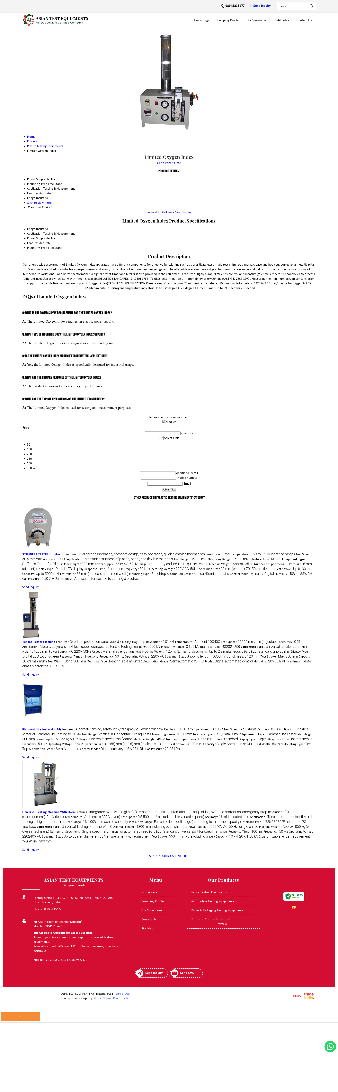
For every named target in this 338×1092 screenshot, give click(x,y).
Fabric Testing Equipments (209, 892)
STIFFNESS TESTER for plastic (43, 554)
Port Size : (267, 651)
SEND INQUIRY (159, 856)
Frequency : (136, 569)
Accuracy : (54, 559)
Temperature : (263, 554)
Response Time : (103, 569)
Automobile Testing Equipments (212, 901)
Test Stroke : (294, 569)
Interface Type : (265, 559)
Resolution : (218, 554)
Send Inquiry (262, 5)
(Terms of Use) (121, 993)
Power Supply (36, 238)
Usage (31, 229)
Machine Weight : (231, 564)
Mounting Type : (147, 573)
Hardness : (99, 578)
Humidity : (293, 573)
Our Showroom (256, 20)
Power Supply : (116, 564)
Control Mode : (252, 573)
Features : (135, 554)
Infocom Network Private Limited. (112, 998)
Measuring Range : (228, 559)
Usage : (173, 564)
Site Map (147, 928)
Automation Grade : (198, 573)
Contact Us (304, 20)
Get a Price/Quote (169, 163)
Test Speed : (250, 641)
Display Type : (60, 569)
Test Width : (94, 573)
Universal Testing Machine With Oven (48, 812)
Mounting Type (37, 247)
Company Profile (228, 20)
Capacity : (40, 573)
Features (33, 243)
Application (34, 233)
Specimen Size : (237, 569)
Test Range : (190, 559)
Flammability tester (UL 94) (41, 729)
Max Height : (79, 564)
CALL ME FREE (179, 856)
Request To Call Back (160, 212)
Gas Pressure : (40, 578)
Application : (120, 559)
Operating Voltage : (173, 569)
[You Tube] (294, 909)
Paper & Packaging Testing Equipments (217, 910)
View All (223, 924)
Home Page (201, 20)
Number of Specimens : (271, 564)
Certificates (281, 20)
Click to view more (39, 202)
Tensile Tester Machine (38, 641)
